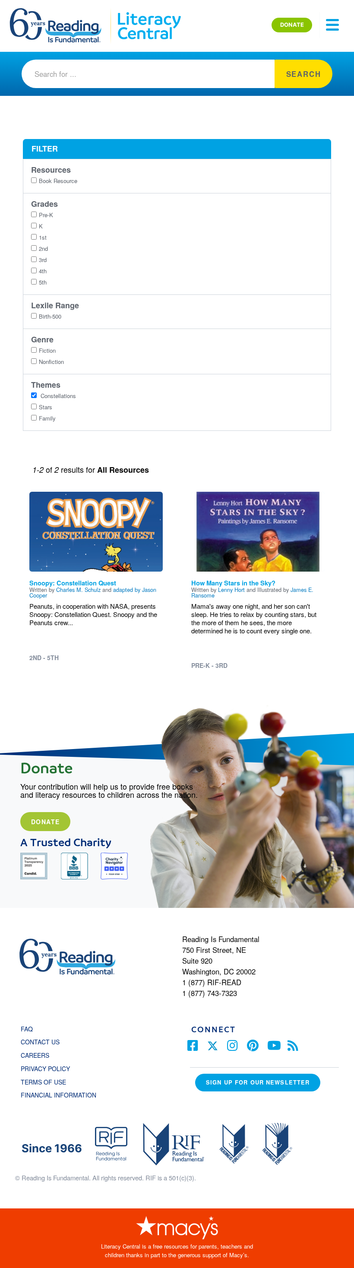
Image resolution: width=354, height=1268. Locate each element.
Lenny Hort (231, 589)
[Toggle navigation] (332, 25)
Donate (45, 821)
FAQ (27, 1029)
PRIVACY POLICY (45, 1068)
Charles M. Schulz (78, 589)
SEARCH (303, 74)
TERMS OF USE (48, 1082)
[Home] (61, 12)
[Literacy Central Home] (149, 12)
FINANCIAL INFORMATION (58, 1095)
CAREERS (35, 1055)
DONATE (292, 24)
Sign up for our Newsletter (258, 1082)
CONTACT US (43, 1041)
